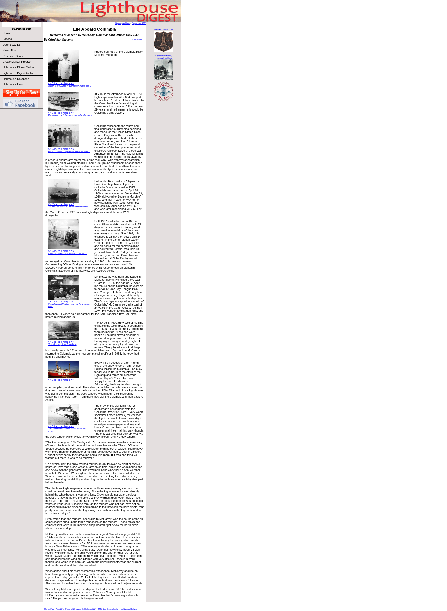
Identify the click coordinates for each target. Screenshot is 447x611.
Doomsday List (12, 44)
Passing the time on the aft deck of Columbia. (67, 253)
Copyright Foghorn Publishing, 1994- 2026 (83, 609)
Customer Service (14, 56)
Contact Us (49, 609)
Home (6, 33)
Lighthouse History (129, 609)
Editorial (7, 39)
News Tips (9, 50)
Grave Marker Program (17, 61)
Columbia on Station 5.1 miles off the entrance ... (69, 207)
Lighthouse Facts (110, 609)
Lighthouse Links (13, 84)
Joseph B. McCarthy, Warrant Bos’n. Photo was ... (69, 86)
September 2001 (139, 23)
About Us (60, 609)
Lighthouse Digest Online (18, 67)
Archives (126, 23)
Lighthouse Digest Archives (20, 73)
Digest (118, 23)
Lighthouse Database (16, 78)
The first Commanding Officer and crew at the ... (69, 151)
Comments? (137, 39)
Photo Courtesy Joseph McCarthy (62, 344)
